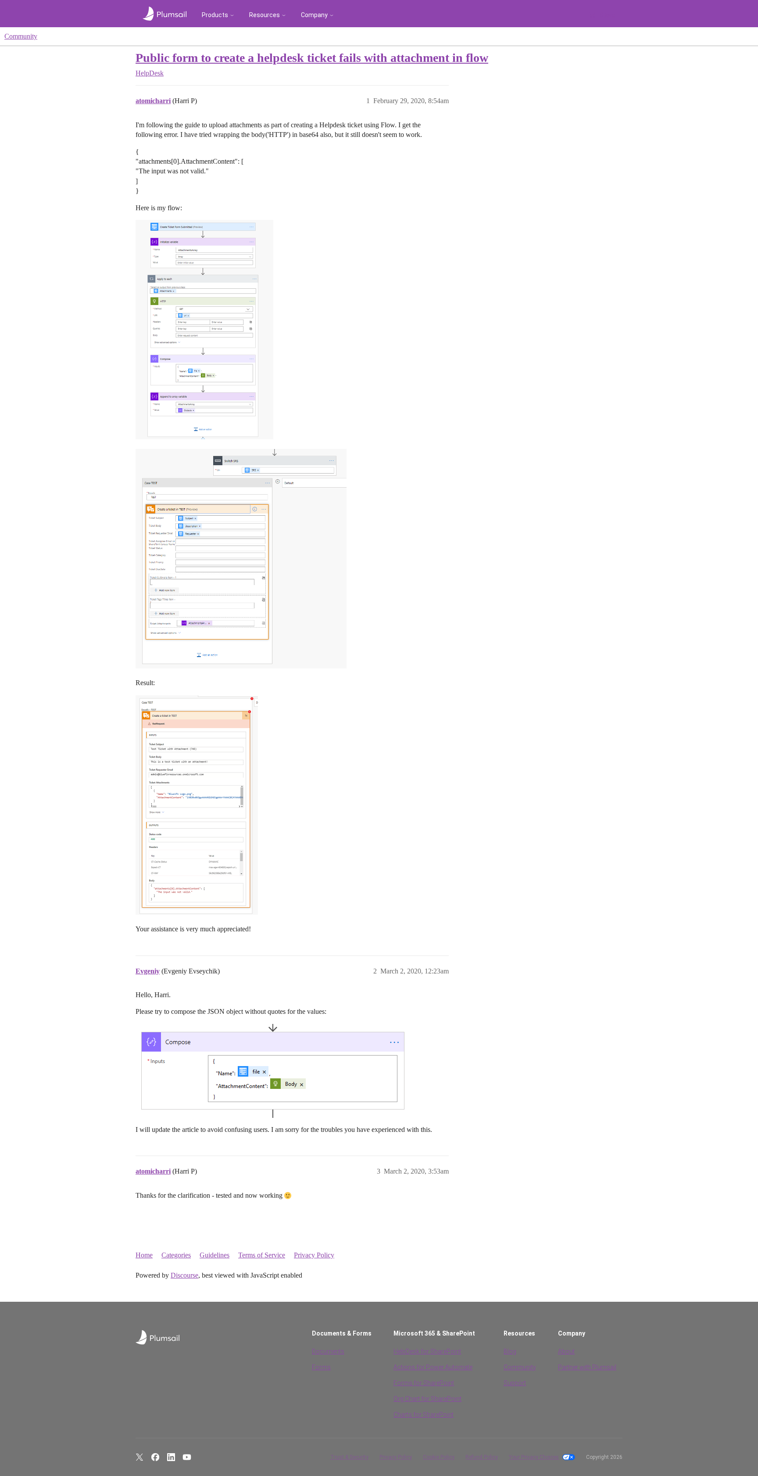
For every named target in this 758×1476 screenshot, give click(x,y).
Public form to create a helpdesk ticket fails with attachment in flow (312, 58)
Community (20, 36)
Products (215, 14)
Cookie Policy (438, 1457)
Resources (264, 14)
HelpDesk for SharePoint (427, 1351)
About (566, 1351)
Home (144, 1255)
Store (607, 14)
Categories (176, 1255)
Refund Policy (481, 1457)
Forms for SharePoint (423, 1382)
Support (515, 1382)
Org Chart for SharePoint (427, 1398)
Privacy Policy (314, 1255)
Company (314, 14)
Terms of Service (261, 1255)
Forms (321, 1367)
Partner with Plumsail (587, 1367)
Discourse (184, 1275)
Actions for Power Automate (432, 1367)
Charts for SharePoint (423, 1414)
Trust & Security (349, 1457)
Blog (510, 1351)
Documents (328, 1351)
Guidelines (214, 1255)
